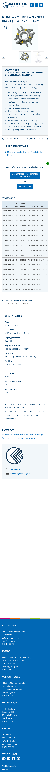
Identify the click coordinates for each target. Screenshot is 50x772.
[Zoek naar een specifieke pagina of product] (41, 5)
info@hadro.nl (8, 718)
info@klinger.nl (8, 641)
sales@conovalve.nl (10, 744)
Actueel (5, 770)
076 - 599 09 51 (10, 747)
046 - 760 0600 (10, 670)
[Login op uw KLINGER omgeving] (32, 5)
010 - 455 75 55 (10, 644)
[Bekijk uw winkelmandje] (36, 5)
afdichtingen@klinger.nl (20, 474)
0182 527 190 (9, 721)
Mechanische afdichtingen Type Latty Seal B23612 (25, 153)
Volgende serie (35, 139)
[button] (46, 5)
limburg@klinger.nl (10, 667)
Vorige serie (13, 139)
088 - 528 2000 (10, 695)
